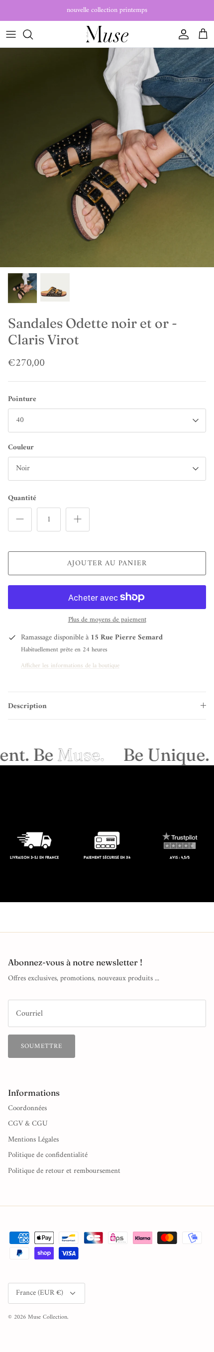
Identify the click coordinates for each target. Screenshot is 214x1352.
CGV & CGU (28, 1124)
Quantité (22, 498)
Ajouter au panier (107, 563)
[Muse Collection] (107, 34)
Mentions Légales (33, 1139)
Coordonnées (27, 1108)
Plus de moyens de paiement (107, 620)
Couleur (21, 447)
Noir (23, 468)
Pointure (22, 399)
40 (20, 420)
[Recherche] (33, 34)
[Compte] (181, 34)
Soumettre (41, 1046)
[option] (107, 157)
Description (27, 706)
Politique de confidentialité (48, 1155)
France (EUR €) (39, 1293)
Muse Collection (47, 1317)
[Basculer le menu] (11, 34)
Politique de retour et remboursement (64, 1171)
